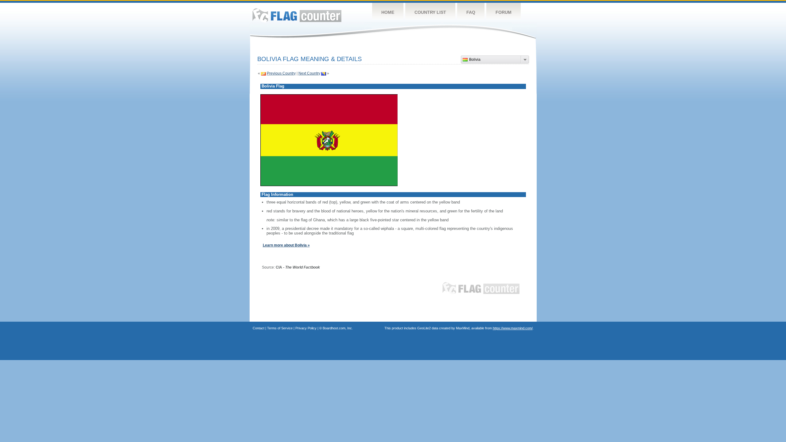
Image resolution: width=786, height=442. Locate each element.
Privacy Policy (306, 328)
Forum (504, 12)
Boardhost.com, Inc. (338, 328)
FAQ (470, 12)
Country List (430, 12)
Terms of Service (280, 328)
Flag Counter (296, 15)
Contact (258, 328)
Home (387, 12)
